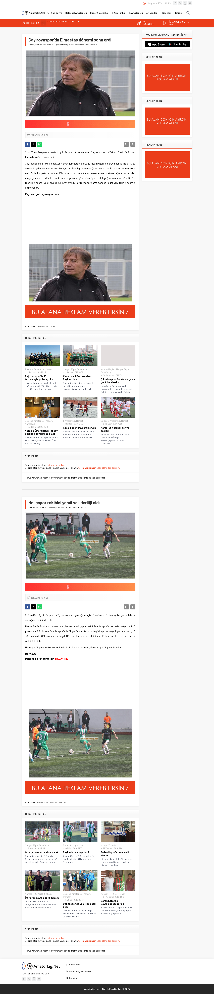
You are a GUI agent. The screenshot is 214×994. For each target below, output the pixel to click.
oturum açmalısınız (57, 464)
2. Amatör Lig (69, 845)
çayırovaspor (43, 326)
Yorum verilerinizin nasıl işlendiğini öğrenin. (99, 467)
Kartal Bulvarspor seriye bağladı (115, 429)
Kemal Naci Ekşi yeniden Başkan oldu (77, 378)
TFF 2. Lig (113, 894)
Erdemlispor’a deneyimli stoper (115, 854)
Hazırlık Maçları (108, 369)
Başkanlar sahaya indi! (76, 852)
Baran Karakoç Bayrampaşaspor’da (112, 902)
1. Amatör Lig (69, 421)
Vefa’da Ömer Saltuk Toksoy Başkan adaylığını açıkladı (41, 432)
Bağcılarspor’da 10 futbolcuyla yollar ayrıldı (39, 378)
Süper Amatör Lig (79, 369)
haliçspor (53, 802)
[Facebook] (175, 3)
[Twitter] (180, 3)
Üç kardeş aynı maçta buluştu (42, 897)
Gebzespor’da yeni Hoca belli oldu (79, 905)
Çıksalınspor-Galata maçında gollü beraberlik (118, 381)
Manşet (48, 369)
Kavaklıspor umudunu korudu (79, 427)
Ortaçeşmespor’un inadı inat (41, 852)
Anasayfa (32, 44)
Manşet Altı (30, 424)
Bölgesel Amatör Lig (47, 44)
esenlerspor (42, 802)
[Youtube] (190, 3)
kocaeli (52, 326)
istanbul (62, 802)
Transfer (112, 845)
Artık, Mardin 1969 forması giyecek (64, 22)
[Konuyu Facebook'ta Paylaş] (27, 144)
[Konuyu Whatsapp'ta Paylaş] (39, 144)
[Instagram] (185, 3)
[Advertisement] (46, 222)
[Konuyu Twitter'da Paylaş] (33, 144)
